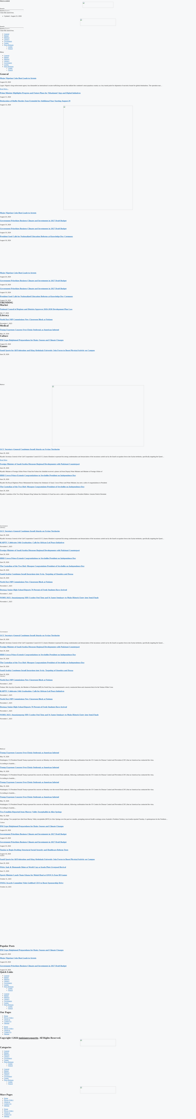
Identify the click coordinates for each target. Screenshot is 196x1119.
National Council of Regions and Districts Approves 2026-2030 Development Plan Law (36, 309)
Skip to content (5, 1)
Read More (3, 460)
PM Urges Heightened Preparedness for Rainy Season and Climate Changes (31, 340)
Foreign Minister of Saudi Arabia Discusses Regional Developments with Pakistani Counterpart (40, 464)
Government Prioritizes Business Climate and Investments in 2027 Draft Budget (33, 221)
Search (2, 10)
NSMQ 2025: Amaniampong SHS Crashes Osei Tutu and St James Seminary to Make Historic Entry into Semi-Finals (49, 598)
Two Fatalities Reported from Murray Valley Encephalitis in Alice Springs (31, 812)
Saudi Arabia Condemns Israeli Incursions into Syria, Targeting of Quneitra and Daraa (36, 574)
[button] (98, 9)
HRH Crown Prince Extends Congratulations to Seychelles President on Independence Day (38, 475)
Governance (8, 41)
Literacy (6, 39)
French (10, 49)
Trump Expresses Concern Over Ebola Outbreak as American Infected (29, 330)
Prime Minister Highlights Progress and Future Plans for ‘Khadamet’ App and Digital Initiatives (40, 93)
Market (6, 36)
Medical (6, 38)
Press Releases (8, 45)
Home (6, 1016)
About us (7, 1019)
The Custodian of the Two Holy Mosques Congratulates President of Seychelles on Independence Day (42, 487)
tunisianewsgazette (28, 1038)
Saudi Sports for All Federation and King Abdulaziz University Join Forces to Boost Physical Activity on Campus (47, 350)
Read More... (4, 89)
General (6, 34)
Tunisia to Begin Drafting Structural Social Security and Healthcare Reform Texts (34, 850)
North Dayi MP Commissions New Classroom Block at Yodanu (26, 319)
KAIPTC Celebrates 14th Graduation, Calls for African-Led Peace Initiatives (32, 542)
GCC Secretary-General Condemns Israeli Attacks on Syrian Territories (30, 449)
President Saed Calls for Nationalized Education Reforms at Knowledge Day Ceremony (36, 236)
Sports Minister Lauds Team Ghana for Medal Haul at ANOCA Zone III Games (33, 875)
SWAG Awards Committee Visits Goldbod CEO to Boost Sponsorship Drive (31, 883)
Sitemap (6, 1023)
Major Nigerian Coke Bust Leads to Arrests (18, 78)
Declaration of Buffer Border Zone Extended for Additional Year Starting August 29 (35, 101)
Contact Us (7, 1021)
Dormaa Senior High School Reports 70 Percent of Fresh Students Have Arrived (33, 590)
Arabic (10, 47)
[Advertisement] (61, 255)
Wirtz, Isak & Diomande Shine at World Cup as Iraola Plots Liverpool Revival (33, 867)
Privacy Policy (8, 1018)
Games (6, 43)
